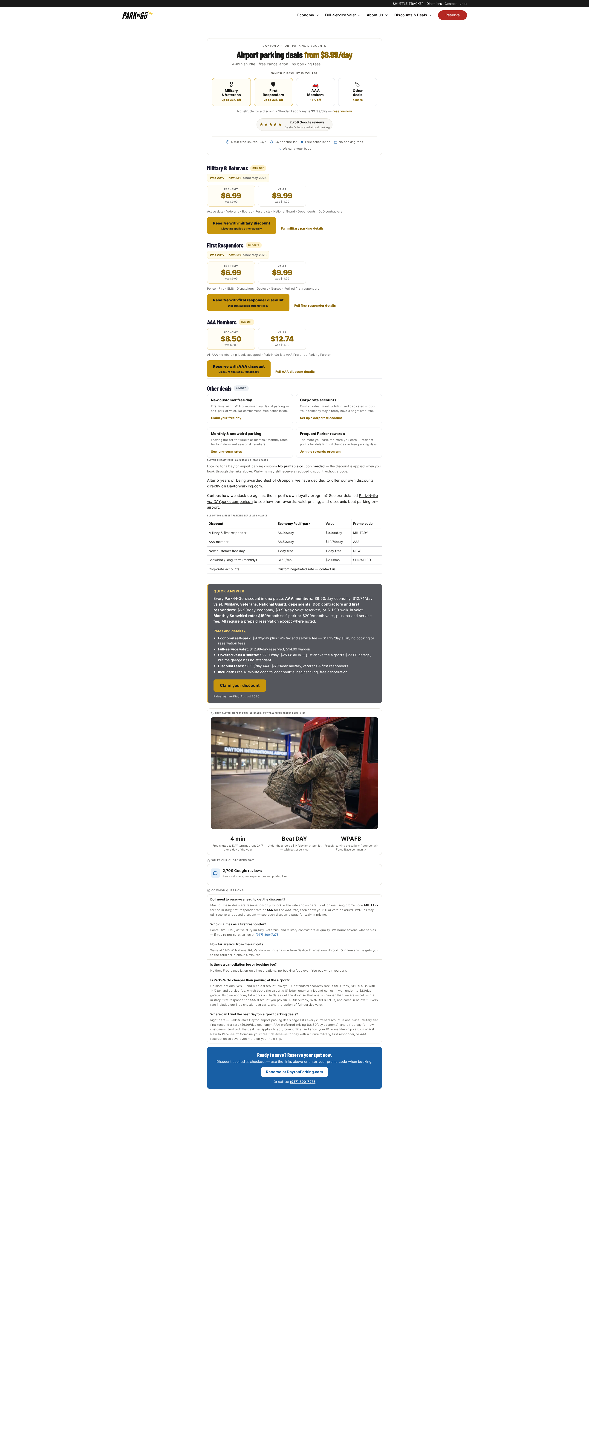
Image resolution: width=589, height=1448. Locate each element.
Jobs (463, 4)
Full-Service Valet (340, 15)
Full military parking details (302, 228)
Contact (451, 4)
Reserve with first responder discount (248, 302)
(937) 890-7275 (267, 934)
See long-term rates (226, 451)
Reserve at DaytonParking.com (294, 1071)
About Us (375, 15)
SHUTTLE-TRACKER (408, 4)
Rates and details (228, 631)
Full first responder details (315, 305)
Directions (434, 4)
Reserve (452, 15)
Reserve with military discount (241, 225)
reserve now (342, 111)
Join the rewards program (320, 451)
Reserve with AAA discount (239, 369)
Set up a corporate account (321, 418)
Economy (305, 15)
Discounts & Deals (410, 15)
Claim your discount (240, 685)
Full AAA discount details (295, 371)
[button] (317, 15)
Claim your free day (226, 418)
